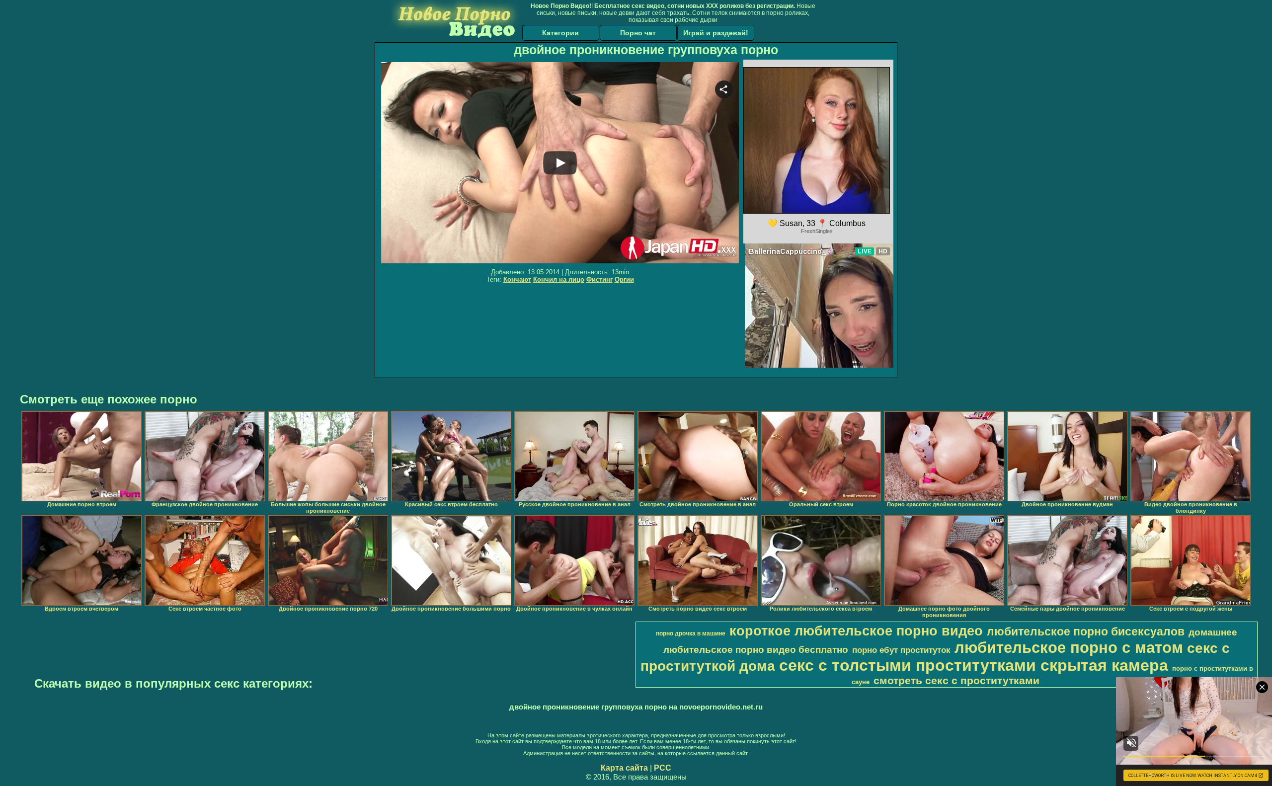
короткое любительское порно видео (856, 631)
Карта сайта (624, 768)
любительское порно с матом (1068, 647)
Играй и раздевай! (715, 33)
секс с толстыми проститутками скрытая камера (973, 665)
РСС (662, 768)
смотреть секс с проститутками (956, 681)
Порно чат (638, 33)
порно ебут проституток (901, 650)
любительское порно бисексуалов (1086, 631)
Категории (560, 33)
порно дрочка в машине (690, 633)
